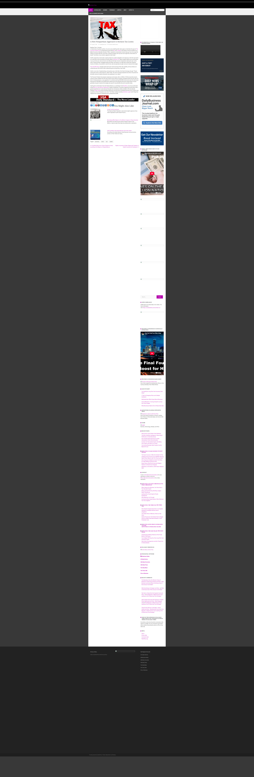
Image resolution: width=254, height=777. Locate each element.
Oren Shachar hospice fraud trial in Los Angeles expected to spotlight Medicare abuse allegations (152, 510)
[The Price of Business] (149, 381)
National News (97, 10)
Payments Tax (116, 59)
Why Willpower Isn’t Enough (148, 497)
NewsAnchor (108, 754)
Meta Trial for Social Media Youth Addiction (151, 433)
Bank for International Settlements (101, 87)
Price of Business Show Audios (96, 13)
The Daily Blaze (144, 567)
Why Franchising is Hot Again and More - (151, 588)
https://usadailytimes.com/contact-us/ (151, 307)
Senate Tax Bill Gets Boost (113, 109)
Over (95, 66)
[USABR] (143, 425)
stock (102, 141)
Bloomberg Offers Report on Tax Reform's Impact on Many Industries (122, 120)
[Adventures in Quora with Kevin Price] (149, 413)
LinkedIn (119, 50)
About (125, 10)
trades (111, 141)
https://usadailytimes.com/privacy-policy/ (98, 654)
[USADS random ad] (114, 98)
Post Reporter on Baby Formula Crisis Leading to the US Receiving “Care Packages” (153, 610)
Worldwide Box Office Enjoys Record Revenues (152, 399)
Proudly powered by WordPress (95, 754)
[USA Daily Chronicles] (147, 549)
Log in (143, 633)
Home (90, 10)
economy (97, 141)
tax (106, 141)
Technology (112, 10)
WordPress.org (145, 638)
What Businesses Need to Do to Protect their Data (153, 405)
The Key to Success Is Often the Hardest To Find (152, 455)
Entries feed (144, 635)
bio (114, 50)
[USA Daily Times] (92, 5)
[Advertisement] (127, 766)
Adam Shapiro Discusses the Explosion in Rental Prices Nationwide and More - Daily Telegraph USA (152, 601)
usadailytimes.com (103, 44)
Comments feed (145, 637)
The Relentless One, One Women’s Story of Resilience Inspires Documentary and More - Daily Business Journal (153, 581)
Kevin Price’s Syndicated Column (151, 526)
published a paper (127, 92)
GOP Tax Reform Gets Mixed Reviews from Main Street (119, 130)
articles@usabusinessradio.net (151, 474)
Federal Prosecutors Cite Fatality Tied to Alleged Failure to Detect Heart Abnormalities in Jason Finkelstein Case (152, 518)
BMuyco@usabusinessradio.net (148, 477)
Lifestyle (119, 10)
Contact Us (131, 10)
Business (105, 10)
